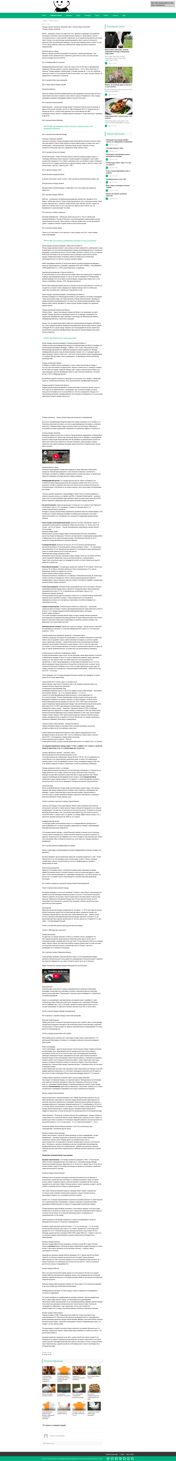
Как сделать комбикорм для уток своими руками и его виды (93, 1396)
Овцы (97, 15)
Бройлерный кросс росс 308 (116, 179)
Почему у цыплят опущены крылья (62, 1412)
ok (108, 1458)
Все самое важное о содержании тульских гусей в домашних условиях (63, 1378)
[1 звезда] (43, 1354)
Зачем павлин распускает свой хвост (63, 1394)
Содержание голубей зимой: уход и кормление (93, 1413)
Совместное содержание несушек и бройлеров (78, 1377)
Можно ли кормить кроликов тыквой (47, 1394)
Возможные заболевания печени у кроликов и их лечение (118, 155)
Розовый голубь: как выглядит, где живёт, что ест (78, 1413)
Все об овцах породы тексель (94, 1377)
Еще (124, 15)
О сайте (122, 1454)
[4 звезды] (49, 1354)
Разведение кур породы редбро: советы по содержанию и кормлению (119, 141)
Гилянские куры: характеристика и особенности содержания (47, 1378)
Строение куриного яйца (114, 148)
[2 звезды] (45, 1354)
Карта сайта (130, 1454)
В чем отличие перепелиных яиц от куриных (118, 172)
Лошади (87, 15)
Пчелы (106, 15)
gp (120, 1458)
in (128, 1458)
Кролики (69, 15)
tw (124, 1458)
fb (116, 1458)
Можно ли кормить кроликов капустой (116, 195)
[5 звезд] (51, 1354)
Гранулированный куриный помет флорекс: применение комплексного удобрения (48, 1415)
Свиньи (115, 15)
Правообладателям (112, 1454)
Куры (78, 15)
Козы (44, 15)
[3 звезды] (47, 1354)
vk (132, 1458)
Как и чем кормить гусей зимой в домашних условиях (78, 1395)
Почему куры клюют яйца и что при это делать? (118, 164)
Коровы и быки (56, 15)
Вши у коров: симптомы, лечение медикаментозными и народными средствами (117, 51)
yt (112, 1458)
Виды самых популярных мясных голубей (118, 186)
